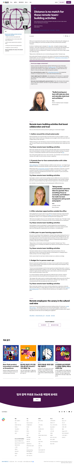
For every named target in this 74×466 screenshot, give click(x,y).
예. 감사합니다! (43, 325)
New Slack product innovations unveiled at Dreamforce (11, 366)
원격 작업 (57, 30)
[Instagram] (61, 412)
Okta (50, 46)
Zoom (61, 166)
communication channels (43, 168)
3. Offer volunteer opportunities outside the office (13, 43)
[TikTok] (71, 412)
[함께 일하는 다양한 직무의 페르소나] (63, 353)
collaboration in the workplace (61, 57)
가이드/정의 (52, 30)
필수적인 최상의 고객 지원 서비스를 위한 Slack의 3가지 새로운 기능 (27, 366)
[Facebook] (65, 36)
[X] (66, 412)
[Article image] (46, 353)
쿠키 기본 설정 (20, 461)
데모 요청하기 (62, 2)
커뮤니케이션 (36, 30)
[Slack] (6, 2)
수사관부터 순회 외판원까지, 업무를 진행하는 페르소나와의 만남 (63, 366)
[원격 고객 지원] (28, 353)
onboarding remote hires (53, 72)
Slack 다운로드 (4, 461)
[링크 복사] (69, 36)
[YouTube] (69, 412)
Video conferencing (33, 165)
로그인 (56, 2)
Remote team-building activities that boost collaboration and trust (13, 35)
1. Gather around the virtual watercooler (12, 36)
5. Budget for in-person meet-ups (11, 47)
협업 (35, 8)
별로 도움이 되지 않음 (54, 325)
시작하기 (68, 2)
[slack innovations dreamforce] (11, 353)
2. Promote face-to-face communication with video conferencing (13, 39)
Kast (63, 152)
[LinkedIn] (67, 36)
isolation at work (52, 67)
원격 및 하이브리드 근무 (44, 30)
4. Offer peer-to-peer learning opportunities (13, 45)
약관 (16, 461)
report (50, 215)
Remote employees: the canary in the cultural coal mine (14, 50)
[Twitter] (64, 36)
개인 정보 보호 (11, 461)
